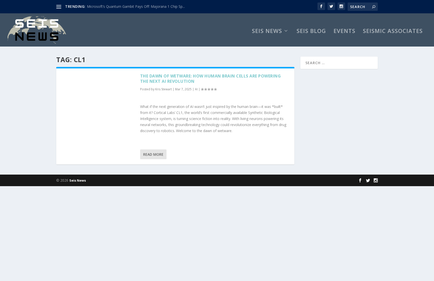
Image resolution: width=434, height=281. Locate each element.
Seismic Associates (393, 31)
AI (196, 89)
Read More (153, 154)
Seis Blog (311, 31)
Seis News (267, 31)
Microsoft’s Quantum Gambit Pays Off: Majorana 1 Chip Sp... (136, 6)
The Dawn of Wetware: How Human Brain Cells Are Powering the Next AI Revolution (210, 78)
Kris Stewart (163, 89)
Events (344, 31)
